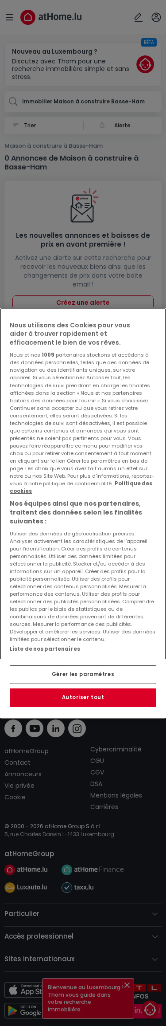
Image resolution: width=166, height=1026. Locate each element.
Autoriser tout (83, 697)
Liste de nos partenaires (45, 649)
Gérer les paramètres (83, 674)
